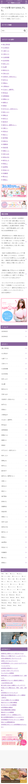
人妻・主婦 (5, 594)
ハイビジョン (14, 584)
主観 (21, 592)
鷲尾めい (5, 179)
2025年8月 (4, 336)
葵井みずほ (6, 157)
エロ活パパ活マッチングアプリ (10, 670)
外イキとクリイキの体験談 (8, 705)
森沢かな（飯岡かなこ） (10, 125)
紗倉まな (5, 141)
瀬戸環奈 (5, 138)
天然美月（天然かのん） (10, 76)
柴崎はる (5, 115)
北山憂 (5, 67)
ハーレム (5, 586)
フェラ (4, 589)
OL (7, 573)
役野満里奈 (6, 96)
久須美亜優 (6, 57)
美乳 (24, 602)
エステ (24, 576)
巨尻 (23, 597)
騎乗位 (4, 608)
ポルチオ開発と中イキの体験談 (10, 700)
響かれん (5, 176)
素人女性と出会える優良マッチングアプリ (13, 685)
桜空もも (5, 118)
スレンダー (17, 581)
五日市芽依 (6, 60)
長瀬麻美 (5, 173)
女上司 (18, 594)
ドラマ (24, 581)
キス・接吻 (12, 579)
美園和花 (5, 144)
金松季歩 (5, 167)
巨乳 (18, 597)
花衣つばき (6, 154)
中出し (15, 592)
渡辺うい (5, 134)
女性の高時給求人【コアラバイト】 (11, 658)
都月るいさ (6, 160)
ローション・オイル (7, 592)
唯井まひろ (6, 70)
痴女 (11, 602)
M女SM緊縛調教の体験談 (8, 709)
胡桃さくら (6, 150)
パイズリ (20, 586)
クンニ (4, 581)
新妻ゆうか (6, 99)
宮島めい (5, 83)
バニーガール (12, 586)
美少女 (4, 605)
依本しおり (6, 63)
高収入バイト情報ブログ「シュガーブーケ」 (14, 656)
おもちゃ (13, 573)
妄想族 (13, 597)
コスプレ (10, 581)
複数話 (10, 605)
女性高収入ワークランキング (9, 692)
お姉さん (20, 573)
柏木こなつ (6, 112)
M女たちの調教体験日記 (8, 722)
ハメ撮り (22, 584)
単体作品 (12, 594)
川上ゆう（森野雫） (8, 89)
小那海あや (6, 86)
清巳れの (5, 131)
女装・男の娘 (6, 597)
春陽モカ (5, 102)
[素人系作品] (6, 44)
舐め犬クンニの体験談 (7, 712)
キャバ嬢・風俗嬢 (21, 579)
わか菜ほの (6, 47)
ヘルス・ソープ (12, 589)
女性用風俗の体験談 (7, 707)
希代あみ (5, 92)
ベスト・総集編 (21, 589)
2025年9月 (4, 331)
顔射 (20, 605)
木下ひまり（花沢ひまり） (10, 109)
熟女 (19, 600)
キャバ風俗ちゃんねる (14, 2)
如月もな (5, 80)
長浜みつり (6, 170)
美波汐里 (5, 147)
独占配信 (5, 602)
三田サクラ (6, 54)
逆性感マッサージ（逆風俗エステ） (11, 714)
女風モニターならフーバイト (9, 661)
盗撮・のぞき (17, 602)
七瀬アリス (6, 51)
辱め (15, 605)
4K (3, 573)
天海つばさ (6, 73)
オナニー (5, 579)
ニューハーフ (6, 584)
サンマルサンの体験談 (7, 673)
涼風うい (5, 128)
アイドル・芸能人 (6, 576)
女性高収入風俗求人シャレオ (9, 668)
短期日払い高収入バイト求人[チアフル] (12, 653)
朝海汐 (5, 105)
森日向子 (5, 121)
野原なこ (5, 163)
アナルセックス (16, 576)
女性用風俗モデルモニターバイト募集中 (12, 719)
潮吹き (14, 600)
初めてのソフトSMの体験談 (9, 702)
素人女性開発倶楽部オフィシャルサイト (12, 717)
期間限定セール (6, 600)
